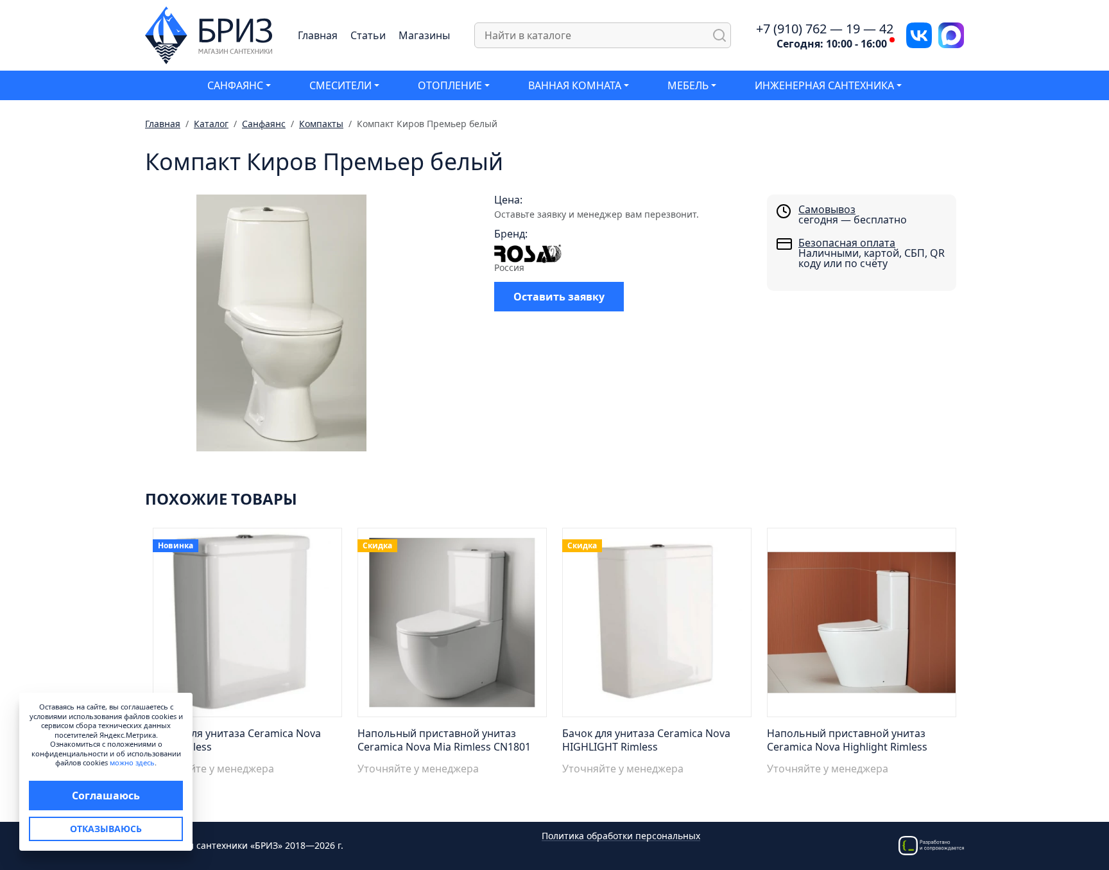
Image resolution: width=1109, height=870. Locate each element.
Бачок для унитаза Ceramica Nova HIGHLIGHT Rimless (646, 740)
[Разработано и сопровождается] (931, 845)
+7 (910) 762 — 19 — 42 (824, 28)
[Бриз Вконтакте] (919, 34)
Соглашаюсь (106, 795)
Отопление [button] (450, 85)
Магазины (424, 35)
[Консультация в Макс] (951, 34)
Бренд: (511, 234)
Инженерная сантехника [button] (824, 85)
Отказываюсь (106, 828)
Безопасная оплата (846, 243)
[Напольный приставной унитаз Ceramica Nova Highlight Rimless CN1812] (861, 626)
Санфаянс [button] (235, 85)
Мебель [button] (688, 85)
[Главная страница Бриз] (209, 34)
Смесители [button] (340, 85)
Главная (318, 35)
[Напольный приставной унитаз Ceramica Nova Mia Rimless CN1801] (452, 626)
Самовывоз (826, 209)
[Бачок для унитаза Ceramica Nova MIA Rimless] (247, 626)
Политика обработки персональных (621, 836)
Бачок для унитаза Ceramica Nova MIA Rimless (237, 740)
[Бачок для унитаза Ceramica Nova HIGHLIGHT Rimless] (657, 626)
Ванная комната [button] (574, 85)
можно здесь (132, 762)
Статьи (368, 35)
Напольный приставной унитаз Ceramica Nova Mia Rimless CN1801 (444, 740)
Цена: (508, 200)
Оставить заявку (559, 297)
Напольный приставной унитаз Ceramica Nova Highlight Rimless (847, 740)
